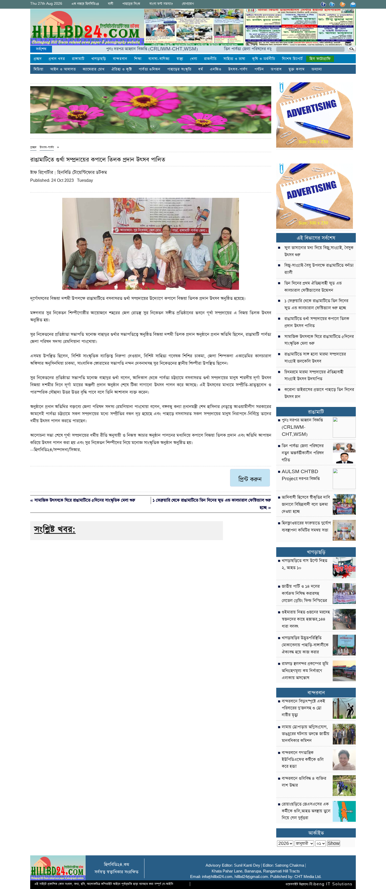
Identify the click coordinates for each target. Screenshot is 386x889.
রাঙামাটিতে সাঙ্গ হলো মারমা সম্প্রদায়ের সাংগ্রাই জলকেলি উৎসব (315, 358)
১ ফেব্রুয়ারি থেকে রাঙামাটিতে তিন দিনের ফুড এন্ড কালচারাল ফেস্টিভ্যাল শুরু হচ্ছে (316, 304)
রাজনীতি (210, 58)
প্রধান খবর (57, 58)
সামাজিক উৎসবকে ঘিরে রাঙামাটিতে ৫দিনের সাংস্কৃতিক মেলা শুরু (319, 340)
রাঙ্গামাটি (78, 58)
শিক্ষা (138, 58)
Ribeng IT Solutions (331, 884)
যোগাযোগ (188, 4)
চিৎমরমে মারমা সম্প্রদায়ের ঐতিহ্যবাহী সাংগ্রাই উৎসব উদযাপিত (313, 375)
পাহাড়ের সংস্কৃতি (179, 69)
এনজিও (215, 69)
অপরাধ (276, 69)
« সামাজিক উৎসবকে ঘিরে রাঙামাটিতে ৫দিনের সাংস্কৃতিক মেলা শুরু (82, 500)
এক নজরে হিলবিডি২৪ (85, 4)
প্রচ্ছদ (38, 58)
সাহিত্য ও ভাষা (234, 58)
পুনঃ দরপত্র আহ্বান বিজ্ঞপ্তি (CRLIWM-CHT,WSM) (130, 49)
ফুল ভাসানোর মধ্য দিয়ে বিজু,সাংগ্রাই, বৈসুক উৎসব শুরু (318, 251)
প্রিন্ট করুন (250, 479)
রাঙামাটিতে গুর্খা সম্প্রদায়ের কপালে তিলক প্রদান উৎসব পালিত (316, 322)
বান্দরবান (120, 58)
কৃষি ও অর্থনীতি (263, 58)
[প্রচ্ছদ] (87, 28)
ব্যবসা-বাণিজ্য (159, 58)
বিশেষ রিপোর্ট (292, 58)
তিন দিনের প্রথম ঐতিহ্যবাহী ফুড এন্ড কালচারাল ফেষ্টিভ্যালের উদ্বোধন (313, 287)
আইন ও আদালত (63, 69)
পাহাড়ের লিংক (131, 4)
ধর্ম (200, 69)
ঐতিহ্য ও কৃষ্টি (121, 69)
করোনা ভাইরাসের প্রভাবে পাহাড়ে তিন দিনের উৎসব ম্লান (319, 393)
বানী (110, 4)
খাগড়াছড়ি (98, 58)
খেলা (193, 58)
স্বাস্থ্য (179, 58)
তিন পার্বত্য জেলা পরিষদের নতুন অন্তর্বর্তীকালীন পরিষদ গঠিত (250, 49)
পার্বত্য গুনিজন (149, 69)
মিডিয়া (38, 69)
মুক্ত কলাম (297, 69)
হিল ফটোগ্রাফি (320, 58)
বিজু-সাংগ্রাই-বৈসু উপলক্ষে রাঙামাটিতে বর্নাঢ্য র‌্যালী (319, 269)
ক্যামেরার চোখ (94, 69)
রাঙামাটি (316, 412)
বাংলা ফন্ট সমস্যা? (161, 4)
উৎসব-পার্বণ (238, 69)
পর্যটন (259, 69)
